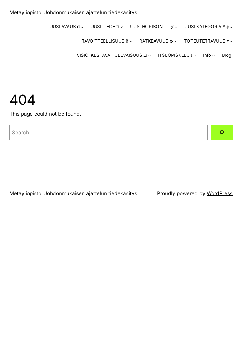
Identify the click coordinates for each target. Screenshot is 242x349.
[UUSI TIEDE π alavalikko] (121, 26)
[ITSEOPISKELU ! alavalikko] (194, 55)
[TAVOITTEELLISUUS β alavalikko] (131, 41)
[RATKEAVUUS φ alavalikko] (175, 41)
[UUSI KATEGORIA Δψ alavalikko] (231, 26)
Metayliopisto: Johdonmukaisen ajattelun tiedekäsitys (73, 12)
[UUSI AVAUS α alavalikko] (82, 26)
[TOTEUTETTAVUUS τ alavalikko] (231, 41)
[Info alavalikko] (213, 55)
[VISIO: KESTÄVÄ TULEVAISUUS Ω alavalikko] (149, 55)
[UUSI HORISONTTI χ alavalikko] (176, 26)
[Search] (222, 132)
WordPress (220, 193)
